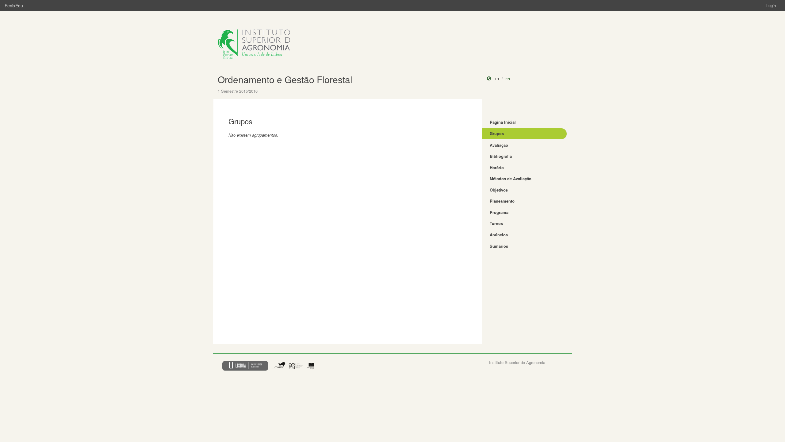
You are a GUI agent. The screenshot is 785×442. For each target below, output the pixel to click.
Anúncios (499, 235)
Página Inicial (503, 122)
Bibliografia (501, 156)
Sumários (499, 246)
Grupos (497, 133)
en (507, 78)
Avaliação (499, 145)
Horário (497, 167)
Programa (499, 212)
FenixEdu (14, 5)
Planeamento (502, 201)
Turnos (496, 223)
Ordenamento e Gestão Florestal (285, 79)
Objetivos (499, 190)
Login (771, 5)
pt (497, 78)
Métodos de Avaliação (510, 178)
